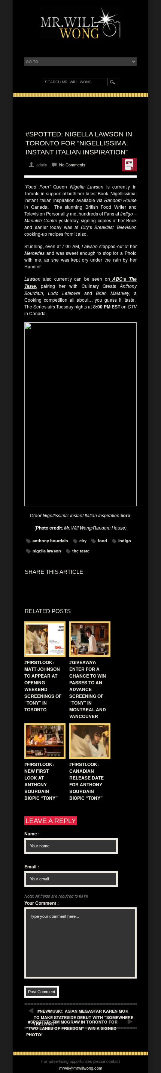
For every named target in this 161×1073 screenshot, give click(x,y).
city (82, 540)
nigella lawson (47, 551)
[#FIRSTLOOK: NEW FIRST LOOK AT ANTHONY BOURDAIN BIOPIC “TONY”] (43, 741)
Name (32, 833)
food (102, 540)
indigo (124, 540)
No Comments (72, 165)
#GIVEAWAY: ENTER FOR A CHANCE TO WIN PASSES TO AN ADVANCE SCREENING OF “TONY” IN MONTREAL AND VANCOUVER (87, 689)
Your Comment (41, 902)
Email (31, 866)
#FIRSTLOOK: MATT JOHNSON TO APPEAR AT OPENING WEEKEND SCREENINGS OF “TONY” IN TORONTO (42, 686)
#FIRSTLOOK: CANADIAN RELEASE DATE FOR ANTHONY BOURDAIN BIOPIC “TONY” (86, 781)
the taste (80, 551)
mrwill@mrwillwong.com (80, 1068)
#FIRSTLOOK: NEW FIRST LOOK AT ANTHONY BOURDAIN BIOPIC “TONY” (41, 781)
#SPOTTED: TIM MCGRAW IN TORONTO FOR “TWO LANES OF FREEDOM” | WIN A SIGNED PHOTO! (72, 1028)
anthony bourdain (50, 540)
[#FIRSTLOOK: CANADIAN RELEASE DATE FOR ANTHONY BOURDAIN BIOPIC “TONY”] (88, 741)
